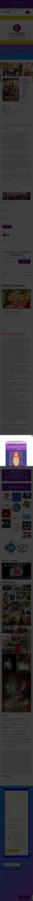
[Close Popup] (32, 436)
